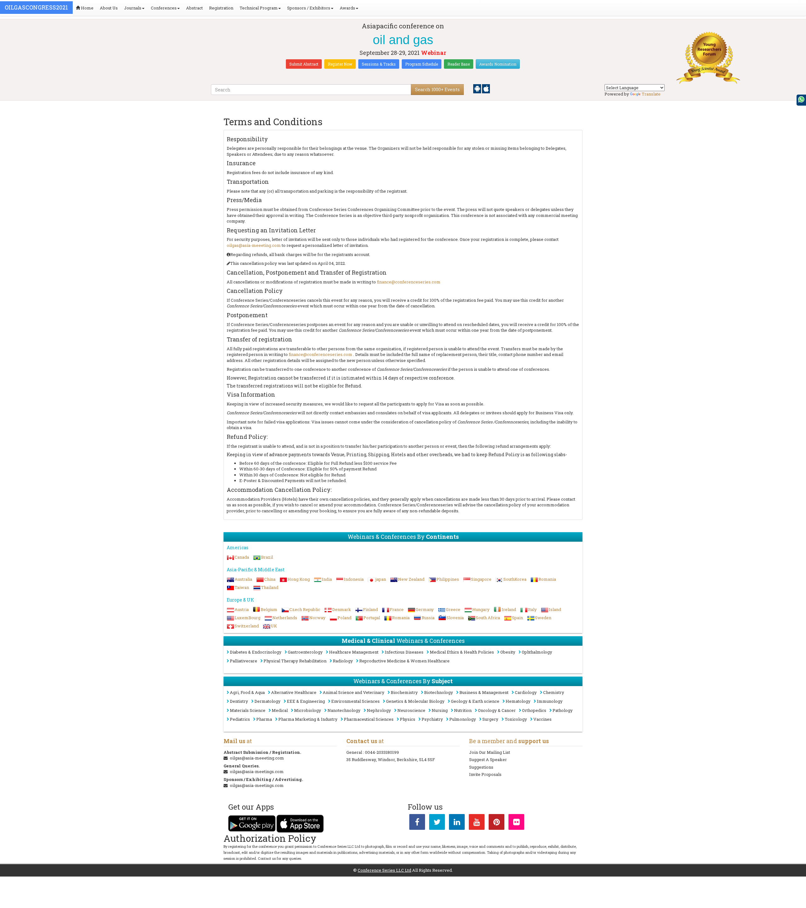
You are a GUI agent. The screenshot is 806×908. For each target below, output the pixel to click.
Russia (428, 617)
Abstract (194, 8)
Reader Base (458, 64)
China (269, 579)
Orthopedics (534, 710)
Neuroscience (411, 710)
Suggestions (481, 767)
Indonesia (354, 579)
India (327, 579)
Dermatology (267, 701)
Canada (242, 557)
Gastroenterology (305, 652)
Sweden (543, 617)
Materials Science (247, 710)
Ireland (509, 609)
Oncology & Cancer (497, 710)
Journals (132, 8)
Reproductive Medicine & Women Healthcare (404, 661)
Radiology (343, 661)
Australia (243, 579)
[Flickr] (516, 823)
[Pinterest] (496, 823)
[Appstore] (486, 88)
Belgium (269, 609)
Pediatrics (240, 719)
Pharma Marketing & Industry (308, 719)
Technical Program (259, 8)
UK (274, 626)
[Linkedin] (457, 823)
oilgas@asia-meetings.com (257, 771)
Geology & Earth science (475, 701)
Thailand (269, 587)
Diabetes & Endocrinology (255, 652)
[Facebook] (417, 823)
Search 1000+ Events (437, 89)
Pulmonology (462, 719)
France (397, 609)
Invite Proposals (485, 774)
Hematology (518, 701)
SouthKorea (514, 579)
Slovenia (455, 617)
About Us (109, 8)
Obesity (507, 652)
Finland (370, 609)
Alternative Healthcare (293, 692)
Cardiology (526, 692)
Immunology (550, 701)
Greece (453, 609)
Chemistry (553, 692)
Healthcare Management (353, 652)
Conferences (164, 8)
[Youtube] (477, 823)
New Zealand (411, 579)
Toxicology (516, 719)
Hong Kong (298, 579)
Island (555, 609)
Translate (651, 94)
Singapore (481, 579)
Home (87, 8)
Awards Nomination (497, 64)
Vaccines (542, 719)
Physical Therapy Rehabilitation (295, 661)
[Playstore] (477, 88)
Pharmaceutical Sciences (369, 719)
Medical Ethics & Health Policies (462, 652)
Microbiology (307, 710)
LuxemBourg (247, 617)
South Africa (488, 617)
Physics (407, 719)
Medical (280, 710)
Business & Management (483, 692)
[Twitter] (437, 823)
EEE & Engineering (306, 701)
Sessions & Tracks (379, 64)
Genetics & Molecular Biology (415, 701)
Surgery (490, 719)
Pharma (264, 719)
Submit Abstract (303, 64)
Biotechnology (438, 692)
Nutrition (463, 710)
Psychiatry (432, 719)
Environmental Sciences (355, 701)
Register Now (340, 64)
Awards (347, 8)
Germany (425, 609)
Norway (317, 617)
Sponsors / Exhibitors (308, 8)
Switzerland (247, 626)
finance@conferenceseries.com (408, 282)
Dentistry (239, 701)
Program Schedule (421, 64)
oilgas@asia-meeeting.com (254, 245)
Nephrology (379, 710)
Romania (547, 579)
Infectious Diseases (404, 652)
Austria (242, 609)
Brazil (267, 557)
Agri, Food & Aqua (247, 692)
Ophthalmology (537, 652)
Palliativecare (243, 661)
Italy (532, 609)
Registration (221, 8)
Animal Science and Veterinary (353, 692)
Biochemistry (404, 692)
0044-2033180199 (382, 752)
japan (381, 579)
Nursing (440, 710)
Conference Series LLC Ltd (384, 870)
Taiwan (242, 587)
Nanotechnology (343, 710)
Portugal (371, 617)
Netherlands (284, 617)
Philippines (447, 579)
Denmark (341, 609)
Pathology (563, 710)
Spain (517, 617)
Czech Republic (304, 609)
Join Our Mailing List (489, 752)
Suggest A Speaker (488, 759)
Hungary (481, 609)
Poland (344, 617)
